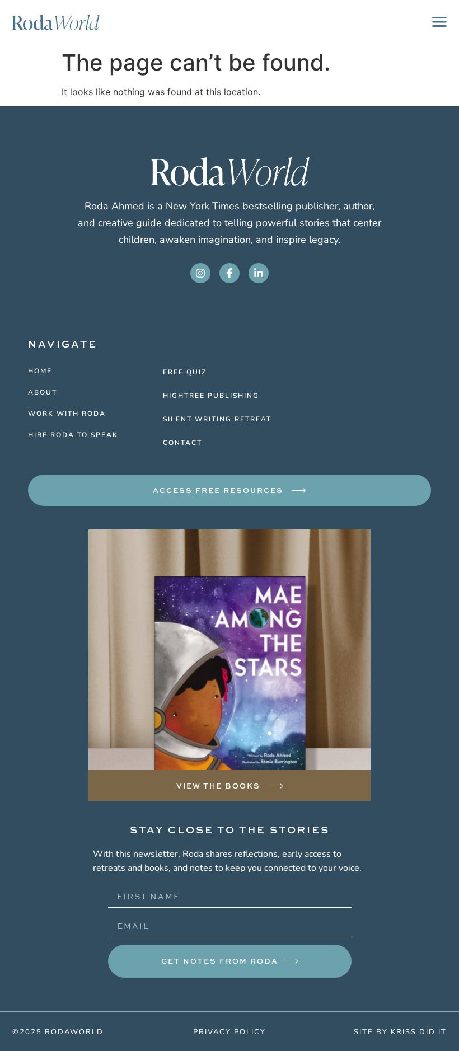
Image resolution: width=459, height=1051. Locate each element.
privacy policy (229, 1031)
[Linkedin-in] (259, 273)
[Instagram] (200, 273)
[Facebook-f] (229, 273)
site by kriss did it (400, 1031)
